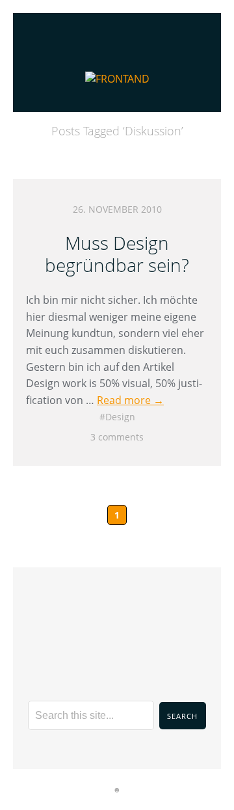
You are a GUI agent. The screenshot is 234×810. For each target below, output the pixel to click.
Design (120, 417)
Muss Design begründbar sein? (117, 253)
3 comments (117, 437)
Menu (117, 29)
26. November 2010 (117, 209)
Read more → (130, 400)
